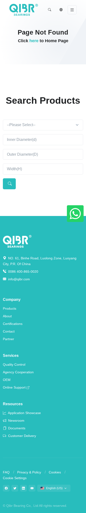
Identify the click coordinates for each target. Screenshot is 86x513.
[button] (49, 10)
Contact (9, 331)
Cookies (55, 472)
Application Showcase (24, 413)
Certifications (12, 324)
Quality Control (14, 364)
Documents (16, 428)
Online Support (14, 387)
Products (9, 308)
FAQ (6, 472)
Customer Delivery (21, 436)
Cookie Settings (15, 478)
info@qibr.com (19, 279)
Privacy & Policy (29, 472)
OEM (7, 380)
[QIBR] (23, 10)
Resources (13, 404)
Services (11, 356)
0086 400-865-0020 (22, 271)
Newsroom (15, 420)
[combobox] (43, 125)
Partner (8, 339)
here (33, 40)
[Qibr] (17, 241)
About (7, 316)
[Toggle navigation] (72, 10)
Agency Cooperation (18, 372)
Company (12, 300)
